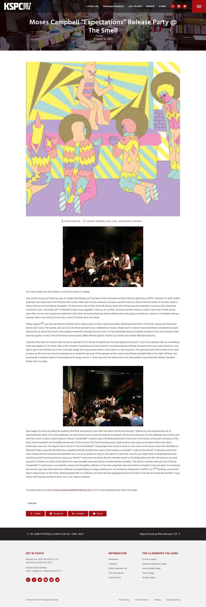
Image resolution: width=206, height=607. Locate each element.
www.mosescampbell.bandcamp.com (73, 490)
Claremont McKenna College (154, 564)
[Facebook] (34, 579)
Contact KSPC (115, 577)
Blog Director (72, 221)
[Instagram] (28, 579)
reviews (137, 221)
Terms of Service (142, 600)
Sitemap (157, 600)
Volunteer (113, 564)
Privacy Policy (124, 600)
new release (125, 221)
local (114, 221)
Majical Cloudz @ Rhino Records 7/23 (158, 534)
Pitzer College (148, 573)
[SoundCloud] (57, 579)
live (108, 221)
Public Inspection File (118, 568)
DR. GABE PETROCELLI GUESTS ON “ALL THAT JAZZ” (57, 534)
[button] (199, 6)
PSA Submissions (116, 573)
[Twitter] (39, 579)
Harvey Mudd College (151, 568)
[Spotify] (51, 579)
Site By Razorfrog (173, 600)
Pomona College (149, 559)
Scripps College (148, 577)
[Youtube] (45, 579)
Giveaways (113, 559)
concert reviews (96, 221)
